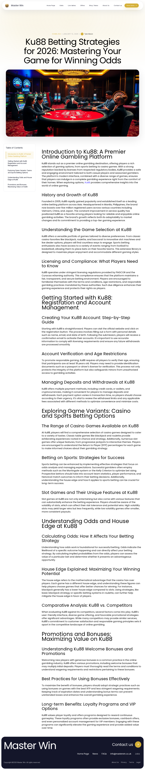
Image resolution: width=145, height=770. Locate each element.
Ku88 (87, 182)
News (95, 753)
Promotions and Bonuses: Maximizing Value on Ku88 (18, 186)
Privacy (124, 762)
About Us (115, 762)
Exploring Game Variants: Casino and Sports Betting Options (20, 171)
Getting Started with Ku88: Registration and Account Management (17, 163)
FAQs (104, 753)
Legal (138, 762)
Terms (131, 762)
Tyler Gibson (88, 34)
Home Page (83, 753)
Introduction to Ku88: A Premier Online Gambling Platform (19, 155)
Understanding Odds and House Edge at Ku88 (20, 178)
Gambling (56, 34)
